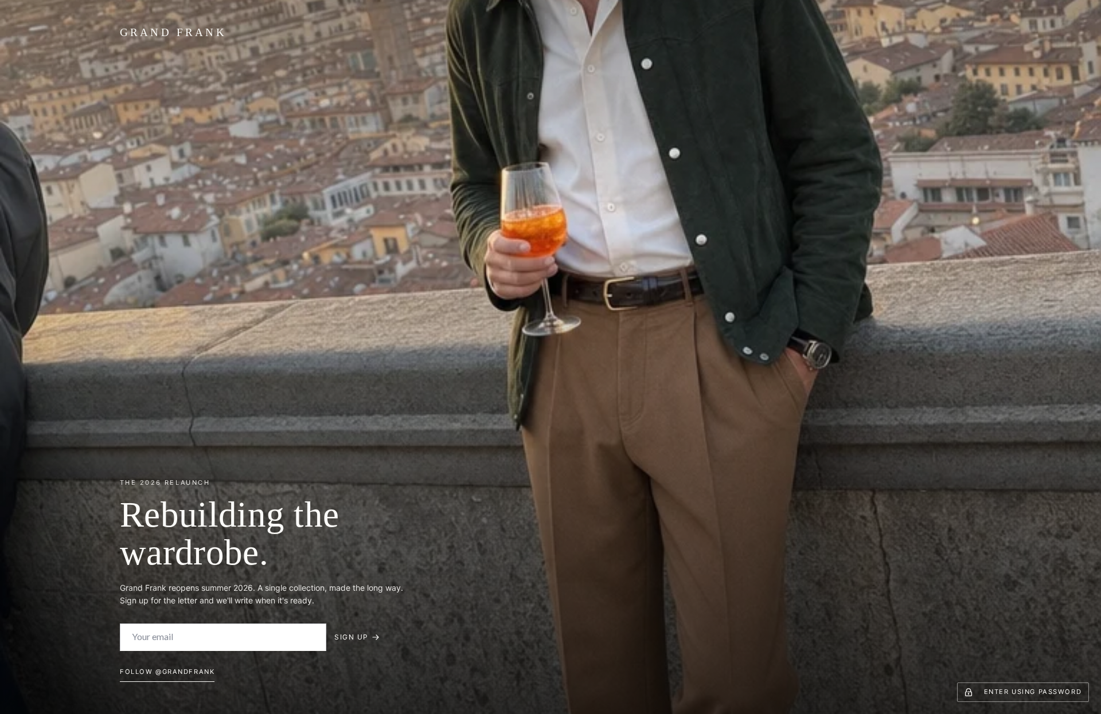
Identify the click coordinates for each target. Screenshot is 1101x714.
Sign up (351, 637)
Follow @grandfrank (167, 672)
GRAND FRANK (173, 32)
